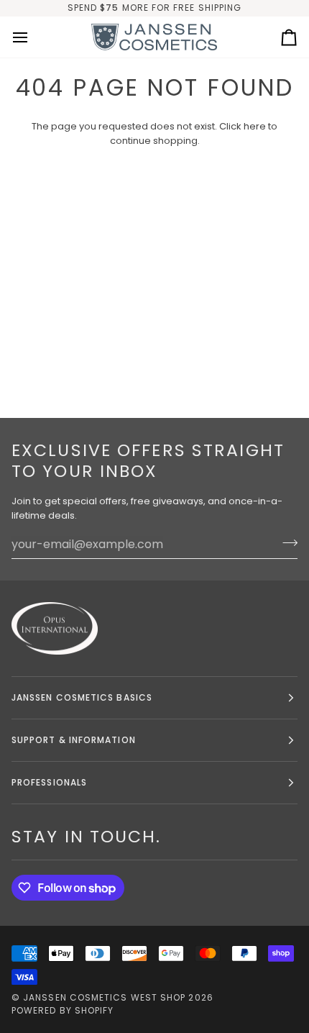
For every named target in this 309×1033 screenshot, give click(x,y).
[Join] (286, 542)
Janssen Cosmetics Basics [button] (81, 697)
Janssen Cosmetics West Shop (104, 997)
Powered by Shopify (62, 1010)
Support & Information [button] (73, 740)
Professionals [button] (49, 782)
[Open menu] (33, 37)
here (255, 126)
